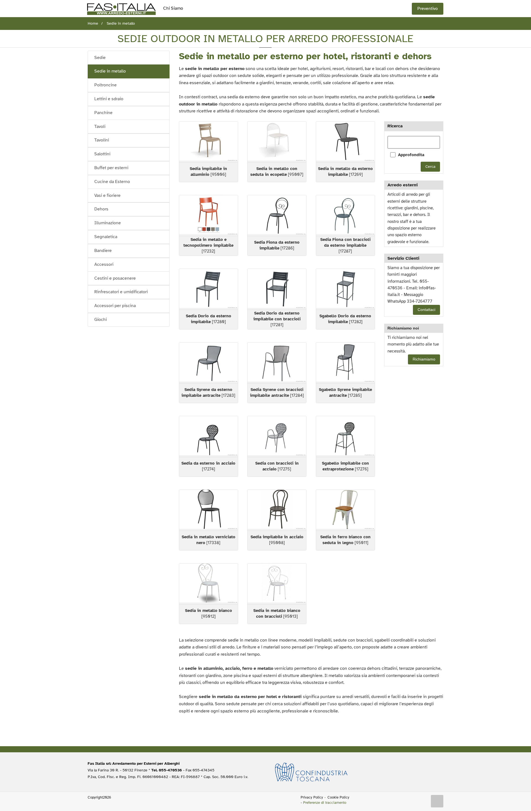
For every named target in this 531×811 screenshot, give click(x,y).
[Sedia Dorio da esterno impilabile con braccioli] (277, 289)
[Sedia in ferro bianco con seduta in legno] (345, 510)
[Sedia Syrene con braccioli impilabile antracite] (277, 363)
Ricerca (395, 126)
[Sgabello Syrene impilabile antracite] (345, 363)
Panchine (103, 112)
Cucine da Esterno (112, 181)
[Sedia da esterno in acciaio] (208, 436)
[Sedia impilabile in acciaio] (277, 510)
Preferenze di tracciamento (324, 802)
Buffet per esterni (111, 168)
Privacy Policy (312, 797)
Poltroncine (105, 85)
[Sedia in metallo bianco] (208, 583)
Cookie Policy (338, 797)
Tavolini (101, 140)
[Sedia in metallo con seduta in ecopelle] (277, 142)
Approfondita (411, 154)
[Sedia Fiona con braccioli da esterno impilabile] (345, 215)
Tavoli (99, 126)
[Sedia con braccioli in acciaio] (277, 436)
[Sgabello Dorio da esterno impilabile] (345, 289)
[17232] (208, 245)
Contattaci (426, 310)
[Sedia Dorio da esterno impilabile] (208, 289)
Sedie (100, 57)
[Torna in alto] (437, 801)
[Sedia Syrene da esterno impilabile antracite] (208, 363)
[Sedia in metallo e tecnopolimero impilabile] (208, 215)
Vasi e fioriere (107, 195)
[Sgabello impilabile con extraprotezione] (345, 436)
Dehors (101, 209)
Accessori (103, 264)
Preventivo (427, 8)
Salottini (102, 154)
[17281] (277, 319)
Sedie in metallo (110, 71)
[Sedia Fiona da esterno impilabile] (277, 215)
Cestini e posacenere (115, 278)
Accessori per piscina (115, 305)
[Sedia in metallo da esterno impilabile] (345, 142)
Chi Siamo (173, 8)
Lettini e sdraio (108, 99)
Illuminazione (107, 223)
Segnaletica (105, 237)
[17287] (345, 245)
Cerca (430, 166)
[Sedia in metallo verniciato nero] (208, 510)
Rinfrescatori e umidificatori (121, 292)
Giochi (100, 319)
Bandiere (103, 250)
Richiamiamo (424, 359)
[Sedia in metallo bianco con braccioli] (277, 583)
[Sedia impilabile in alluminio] (208, 142)
